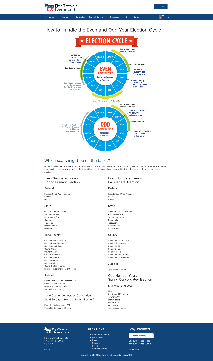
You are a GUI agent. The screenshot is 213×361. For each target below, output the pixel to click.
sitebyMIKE (127, 355)
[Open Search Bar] (168, 17)
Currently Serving (96, 17)
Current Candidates (101, 334)
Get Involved (49, 17)
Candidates (80, 17)
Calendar (65, 17)
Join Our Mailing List (141, 336)
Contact (137, 17)
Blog (127, 17)
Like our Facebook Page (139, 341)
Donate (161, 6)
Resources (114, 17)
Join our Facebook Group (140, 344)
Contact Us (49, 349)
